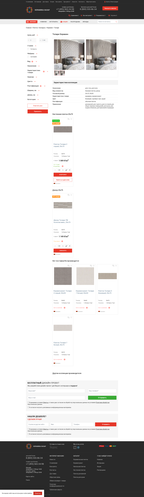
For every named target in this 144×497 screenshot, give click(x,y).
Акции (65, 21)
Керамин (50, 28)
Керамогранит (78, 463)
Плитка (35, 28)
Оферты (45, 402)
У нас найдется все (104, 456)
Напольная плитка (79, 466)
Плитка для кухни (79, 477)
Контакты (82, 1)
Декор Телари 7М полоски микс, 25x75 (62, 221)
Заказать (62, 250)
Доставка (46, 1)
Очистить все (37, 106)
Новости (74, 1)
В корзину (63, 174)
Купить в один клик (62, 180)
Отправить (102, 398)
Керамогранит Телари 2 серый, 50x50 (63, 292)
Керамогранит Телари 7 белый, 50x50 (85, 292)
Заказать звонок (110, 8)
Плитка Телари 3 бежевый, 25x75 (105, 292)
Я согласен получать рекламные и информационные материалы (50, 407)
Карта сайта (30, 476)
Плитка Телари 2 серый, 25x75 (60, 145)
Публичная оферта (56, 489)
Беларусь (42, 28)
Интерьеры (53, 21)
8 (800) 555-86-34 (88, 9)
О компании (29, 1)
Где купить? (66, 1)
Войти (108, 1)
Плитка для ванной (79, 473)
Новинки (43, 21)
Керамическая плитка (80, 459)
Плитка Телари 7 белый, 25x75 (60, 344)
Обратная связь (91, 1)
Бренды (85, 21)
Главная (28, 28)
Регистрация (114, 1)
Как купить (59, 1)
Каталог (33, 21)
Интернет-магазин (57, 456)
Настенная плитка (79, 470)
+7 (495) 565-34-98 (65, 9)
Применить (38, 111)
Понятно (38, 493)
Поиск (28, 480)
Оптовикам (37, 1)
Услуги (52, 1)
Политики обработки (102, 402)
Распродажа (75, 21)
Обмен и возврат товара (58, 481)
